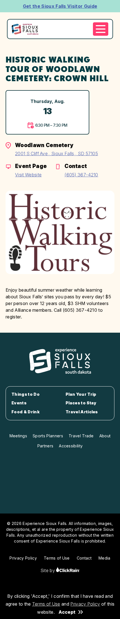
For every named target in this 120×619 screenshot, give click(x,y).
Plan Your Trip (81, 394)
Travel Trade (81, 435)
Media (105, 558)
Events (19, 403)
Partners (45, 445)
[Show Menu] (100, 29)
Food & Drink (25, 412)
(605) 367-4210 (81, 174)
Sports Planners (48, 435)
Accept (67, 612)
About (105, 435)
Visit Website (28, 174)
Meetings (18, 435)
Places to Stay (81, 403)
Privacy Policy (85, 604)
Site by (48, 570)
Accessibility (71, 445)
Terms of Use (46, 604)
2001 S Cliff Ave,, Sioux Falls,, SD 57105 (56, 153)
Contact (84, 558)
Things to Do (25, 394)
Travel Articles (82, 412)
